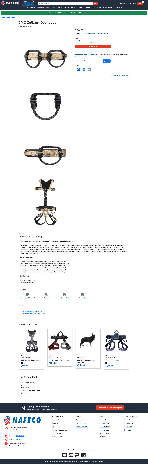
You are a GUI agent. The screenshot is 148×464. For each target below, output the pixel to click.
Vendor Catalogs (81, 423)
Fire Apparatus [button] (30, 8)
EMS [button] (54, 8)
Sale (94, 8)
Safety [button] (60, 8)
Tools (13, 17)
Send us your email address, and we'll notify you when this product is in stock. (101, 56)
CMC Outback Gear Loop (30, 390)
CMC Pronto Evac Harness (59, 360)
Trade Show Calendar (59, 437)
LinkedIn (129, 430)
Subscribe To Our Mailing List (110, 408)
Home (3, 17)
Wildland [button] (80, 8)
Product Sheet (83, 298)
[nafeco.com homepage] (10, 3)
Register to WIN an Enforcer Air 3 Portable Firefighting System (73, 13)
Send (108, 61)
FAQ (53, 427)
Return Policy (56, 423)
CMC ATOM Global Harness (31, 360)
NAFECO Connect (105, 437)
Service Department (106, 420)
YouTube (129, 427)
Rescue (8, 17)
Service (104, 8)
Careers (92, 450)
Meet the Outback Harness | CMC (33, 312)
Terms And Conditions (80, 450)
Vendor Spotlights (82, 427)
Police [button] (48, 8)
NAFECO (17, 439)
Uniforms (88, 8)
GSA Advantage (105, 427)
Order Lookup (104, 430)
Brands (99, 8)
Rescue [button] (66, 8)
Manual (46, 298)
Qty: (77, 38)
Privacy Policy (66, 450)
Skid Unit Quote (105, 423)
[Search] (95, 3)
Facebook (129, 420)
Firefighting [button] (40, 8)
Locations (56, 450)
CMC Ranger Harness (113, 360)
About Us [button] (111, 8)
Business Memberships (59, 430)
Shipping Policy (57, 420)
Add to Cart (94, 46)
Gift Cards (119, 8)
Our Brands (79, 420)
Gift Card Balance (105, 433)
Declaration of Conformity (28, 298)
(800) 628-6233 (19, 436)
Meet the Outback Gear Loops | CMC (34, 314)
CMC (19, 26)
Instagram (129, 423)
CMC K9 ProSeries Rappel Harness (87, 361)
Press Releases (56, 433)
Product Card (65, 298)
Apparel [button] (73, 8)
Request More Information (120, 75)
